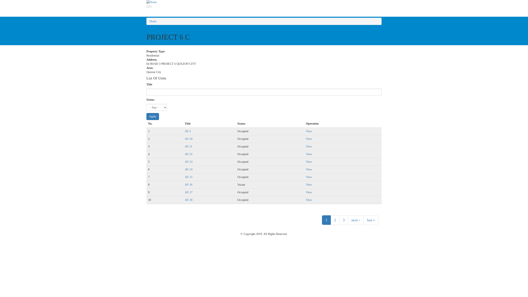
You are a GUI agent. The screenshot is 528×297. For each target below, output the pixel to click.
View (309, 131)
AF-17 (188, 192)
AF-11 (188, 146)
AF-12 (188, 154)
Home (153, 21)
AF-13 (188, 161)
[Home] (151, 2)
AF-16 (188, 184)
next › (355, 220)
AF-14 (188, 169)
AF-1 (188, 131)
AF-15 (188, 177)
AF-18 (188, 200)
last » (371, 220)
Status (150, 99)
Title (149, 84)
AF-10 (188, 138)
